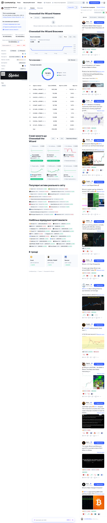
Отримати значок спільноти (11, 29)
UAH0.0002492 (41, 241)
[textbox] (91, 519)
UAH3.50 (66, 243)
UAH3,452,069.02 (41, 223)
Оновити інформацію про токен (12, 24)
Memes (4, 85)
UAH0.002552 (61, 246)
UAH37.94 (58, 238)
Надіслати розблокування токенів (12, 27)
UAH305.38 (38, 226)
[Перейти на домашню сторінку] (8, 2)
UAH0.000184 (61, 236)
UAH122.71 (43, 243)
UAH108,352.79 (41, 228)
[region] (30, 2)
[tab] (31, 17)
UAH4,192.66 (63, 228)
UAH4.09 (39, 238)
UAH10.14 (54, 233)
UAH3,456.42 (63, 231)
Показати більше (101, 7)
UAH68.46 (56, 226)
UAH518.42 (40, 236)
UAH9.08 (39, 246)
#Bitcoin (84, 185)
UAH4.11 (37, 233)
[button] (41, 2)
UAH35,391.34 (40, 231)
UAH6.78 (62, 241)
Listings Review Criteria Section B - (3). (13, 17)
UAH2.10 (62, 223)
